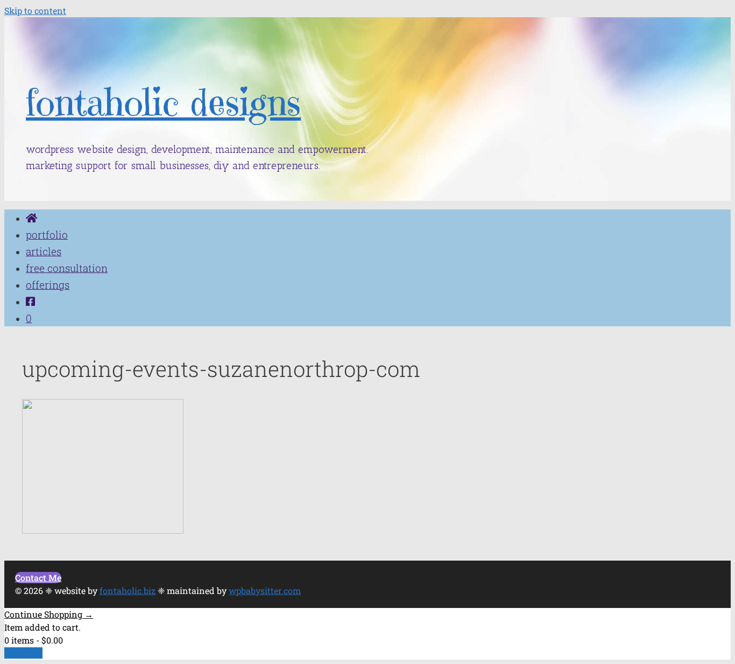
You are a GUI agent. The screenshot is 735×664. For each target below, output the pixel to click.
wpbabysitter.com (265, 590)
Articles (43, 251)
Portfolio (47, 234)
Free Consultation (67, 268)
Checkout (23, 653)
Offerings (47, 284)
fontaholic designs (163, 102)
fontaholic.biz (128, 590)
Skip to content (35, 10)
